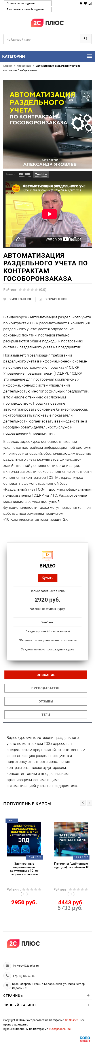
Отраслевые (25, 65)
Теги (46, 714)
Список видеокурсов (21, 3)
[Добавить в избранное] (20, 822)
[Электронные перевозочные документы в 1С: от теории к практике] (24, 839)
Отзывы (46, 701)
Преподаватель (46, 688)
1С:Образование (60, 1029)
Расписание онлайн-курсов (25, 9)
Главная (9, 65)
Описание (46, 675)
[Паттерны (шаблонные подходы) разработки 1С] (71, 839)
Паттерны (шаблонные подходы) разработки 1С (71, 865)
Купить (47, 578)
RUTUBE (25, 174)
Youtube (41, 174)
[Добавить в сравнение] (29, 822)
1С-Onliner (71, 1020)
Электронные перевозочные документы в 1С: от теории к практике (24, 869)
